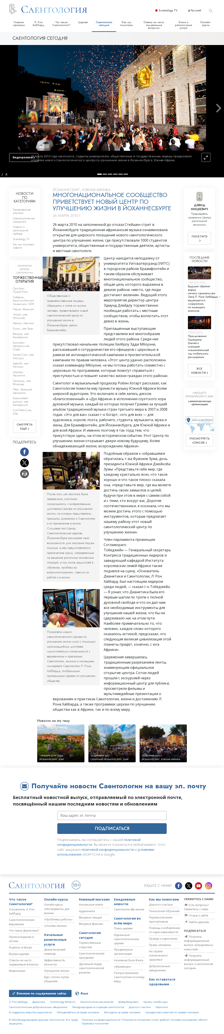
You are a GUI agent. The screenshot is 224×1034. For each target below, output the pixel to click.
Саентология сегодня (104, 23)
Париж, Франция (23, 309)
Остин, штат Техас (23, 329)
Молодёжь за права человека (122, 1012)
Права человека (160, 945)
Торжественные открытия (22, 211)
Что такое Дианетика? (24, 930)
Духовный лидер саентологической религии (91, 968)
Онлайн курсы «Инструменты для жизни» (56, 909)
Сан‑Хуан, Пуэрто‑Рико (20, 290)
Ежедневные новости (124, 901)
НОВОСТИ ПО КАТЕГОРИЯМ (24, 197)
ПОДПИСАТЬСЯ (112, 828)
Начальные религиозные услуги (55, 939)
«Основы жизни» (55, 926)
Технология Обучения (164, 911)
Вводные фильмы (91, 924)
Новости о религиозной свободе (20, 230)
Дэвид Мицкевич (128, 1001)
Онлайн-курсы (205, 23)
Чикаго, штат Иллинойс (20, 316)
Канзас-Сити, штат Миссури (23, 356)
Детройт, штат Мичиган (20, 365)
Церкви (83, 22)
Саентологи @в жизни (129, 909)
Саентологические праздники (24, 220)
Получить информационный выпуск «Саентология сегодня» (198, 962)
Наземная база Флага (128, 960)
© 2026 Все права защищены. (43, 1021)
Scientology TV (168, 10)
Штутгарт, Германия (19, 373)
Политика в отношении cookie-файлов (145, 1019)
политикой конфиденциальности (108, 849)
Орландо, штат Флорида (22, 382)
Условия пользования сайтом (188, 1019)
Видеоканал (17, 971)
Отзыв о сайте (198, 915)
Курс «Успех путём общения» (56, 979)
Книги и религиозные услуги (183, 25)
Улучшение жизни (56, 971)
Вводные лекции (90, 917)
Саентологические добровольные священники (38, 1007)
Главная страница (19, 23)
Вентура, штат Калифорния (21, 335)
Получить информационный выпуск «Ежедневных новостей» (198, 943)
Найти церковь (198, 922)
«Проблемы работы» (58, 919)
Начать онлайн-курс (156, 1001)
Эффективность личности (54, 962)
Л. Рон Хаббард (38, 23)
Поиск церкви (123, 928)
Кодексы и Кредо (20, 947)
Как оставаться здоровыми (162, 981)
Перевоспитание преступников (160, 919)
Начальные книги (91, 904)
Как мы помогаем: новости (24, 246)
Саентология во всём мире (127, 920)
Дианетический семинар (54, 952)
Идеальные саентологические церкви (126, 939)
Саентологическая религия (96, 1001)
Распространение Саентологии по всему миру (129, 977)
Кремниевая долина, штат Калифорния (20, 401)
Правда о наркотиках (163, 939)
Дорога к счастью (161, 904)
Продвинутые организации (123, 952)
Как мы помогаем (126, 23)
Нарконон (162, 1007)
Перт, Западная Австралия (22, 391)
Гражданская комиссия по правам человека (172, 1012)
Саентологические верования (22, 922)
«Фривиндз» (122, 966)
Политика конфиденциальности (101, 1019)
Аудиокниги (87, 911)
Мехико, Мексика (23, 323)
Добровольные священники (159, 968)
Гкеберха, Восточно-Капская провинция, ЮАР (23, 300)
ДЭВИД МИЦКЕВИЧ (199, 207)
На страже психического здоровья (158, 955)
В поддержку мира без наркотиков (30, 1012)
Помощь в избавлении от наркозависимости (164, 930)
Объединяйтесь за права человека (78, 1012)
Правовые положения (95, 1023)
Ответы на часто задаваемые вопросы (154, 25)
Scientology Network (62, 1001)
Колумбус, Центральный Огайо (21, 346)
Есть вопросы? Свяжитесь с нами (196, 907)
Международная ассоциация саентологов (98, 1007)
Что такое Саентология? (61, 23)
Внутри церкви (19, 954)
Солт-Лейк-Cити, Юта (22, 411)
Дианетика (38, 1001)
